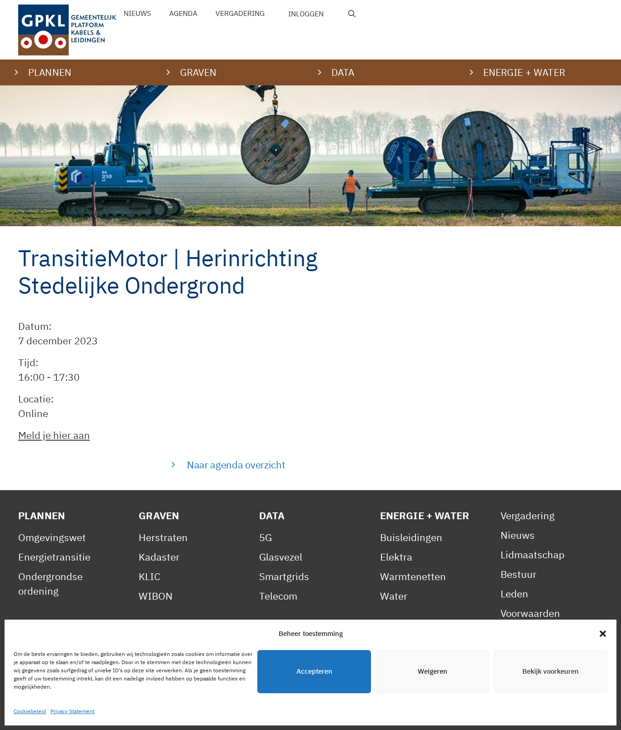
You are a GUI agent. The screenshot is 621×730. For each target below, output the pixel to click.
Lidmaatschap (533, 554)
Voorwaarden (530, 613)
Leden (514, 593)
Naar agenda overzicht (236, 464)
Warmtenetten (413, 576)
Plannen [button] (49, 72)
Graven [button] (198, 72)
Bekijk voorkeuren (550, 671)
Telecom (278, 595)
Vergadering (240, 13)
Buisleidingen (411, 537)
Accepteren (314, 671)
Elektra (396, 556)
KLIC (149, 576)
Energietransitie (54, 556)
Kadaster (159, 556)
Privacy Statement (72, 711)
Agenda (183, 13)
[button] (602, 633)
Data (272, 515)
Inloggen (306, 13)
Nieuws (137, 13)
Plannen (41, 515)
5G (265, 537)
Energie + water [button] (524, 72)
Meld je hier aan (54, 435)
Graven (159, 515)
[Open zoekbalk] (352, 14)
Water (393, 595)
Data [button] (343, 72)
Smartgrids (284, 576)
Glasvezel (280, 556)
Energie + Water (424, 515)
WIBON (156, 595)
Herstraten (163, 537)
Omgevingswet (52, 537)
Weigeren (432, 671)
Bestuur (518, 574)
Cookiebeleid (30, 711)
